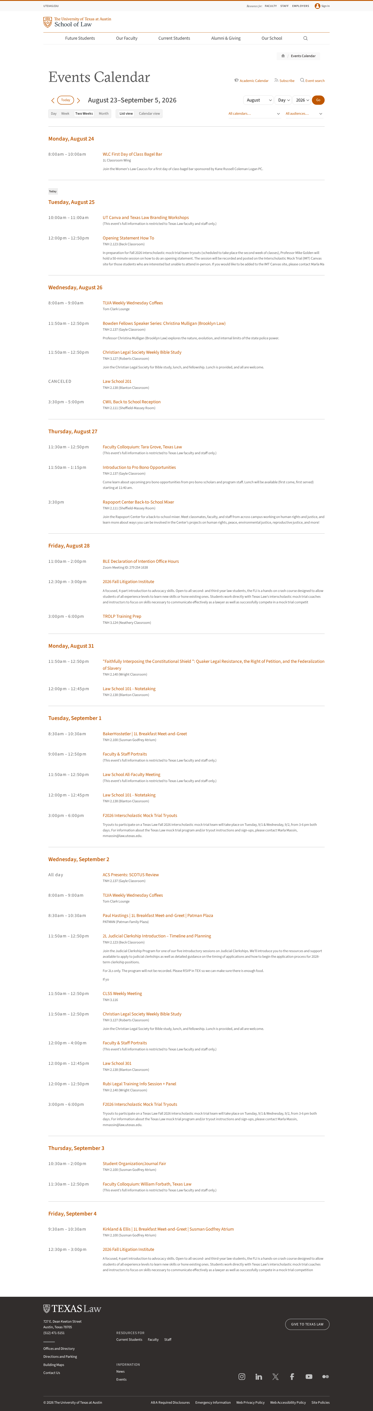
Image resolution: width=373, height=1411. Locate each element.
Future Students (80, 38)
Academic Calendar (254, 80)
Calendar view (149, 113)
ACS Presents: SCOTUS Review (131, 875)
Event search (315, 80)
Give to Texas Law (307, 1324)
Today (65, 100)
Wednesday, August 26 (75, 287)
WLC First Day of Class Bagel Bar (132, 154)
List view (126, 113)
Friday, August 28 (69, 546)
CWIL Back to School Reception (132, 402)
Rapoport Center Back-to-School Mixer (138, 502)
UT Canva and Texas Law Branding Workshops (146, 217)
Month (104, 113)
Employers (300, 6)
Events (121, 1379)
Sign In (325, 6)
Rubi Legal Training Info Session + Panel (139, 1084)
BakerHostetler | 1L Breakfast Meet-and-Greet (145, 734)
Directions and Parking (60, 1356)
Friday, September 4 (72, 1214)
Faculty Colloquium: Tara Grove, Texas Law (142, 447)
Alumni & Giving (226, 38)
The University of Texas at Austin (78, 1402)
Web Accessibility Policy (288, 1402)
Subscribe (287, 80)
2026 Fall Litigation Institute (128, 582)
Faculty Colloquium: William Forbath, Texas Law (147, 1184)
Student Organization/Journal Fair (134, 1164)
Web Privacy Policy (250, 1402)
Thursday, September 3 (76, 1148)
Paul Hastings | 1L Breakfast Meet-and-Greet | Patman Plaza (158, 915)
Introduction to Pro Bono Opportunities (139, 467)
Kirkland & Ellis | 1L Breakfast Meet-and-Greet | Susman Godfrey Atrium (168, 1229)
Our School (272, 38)
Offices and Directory (59, 1348)
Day (54, 113)
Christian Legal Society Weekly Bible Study (142, 352)
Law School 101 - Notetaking (129, 689)
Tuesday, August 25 (71, 202)
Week (65, 113)
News (120, 1371)
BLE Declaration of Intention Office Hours (141, 561)
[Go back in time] (52, 100)
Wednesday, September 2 (78, 859)
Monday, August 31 (71, 646)
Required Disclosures (170, 1402)
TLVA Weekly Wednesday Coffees (133, 303)
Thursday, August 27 (72, 431)
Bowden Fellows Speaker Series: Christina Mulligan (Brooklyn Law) (164, 323)
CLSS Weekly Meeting (122, 993)
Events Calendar (303, 56)
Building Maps (53, 1364)
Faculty (271, 6)
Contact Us (51, 1372)
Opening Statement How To (128, 238)
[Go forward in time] (78, 100)
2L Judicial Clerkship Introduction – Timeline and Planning (157, 936)
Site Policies (320, 1402)
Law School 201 (117, 381)
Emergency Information (213, 1402)
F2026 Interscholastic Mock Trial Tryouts (140, 815)
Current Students (174, 38)
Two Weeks (84, 113)
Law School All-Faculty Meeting (131, 774)
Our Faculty (127, 38)
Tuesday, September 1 (74, 718)
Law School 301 (117, 1063)
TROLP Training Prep (122, 616)
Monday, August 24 (71, 139)
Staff (284, 6)
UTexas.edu (51, 6)
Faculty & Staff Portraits (125, 754)
